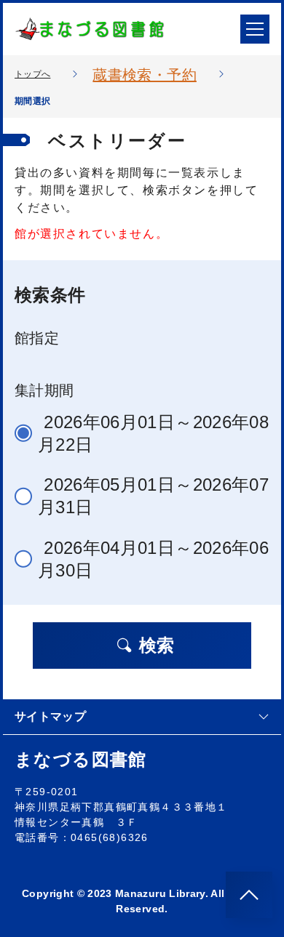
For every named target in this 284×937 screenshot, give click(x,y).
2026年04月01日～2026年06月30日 (153, 559)
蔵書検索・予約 (144, 75)
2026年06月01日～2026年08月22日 (153, 433)
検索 (156, 645)
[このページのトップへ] (249, 895)
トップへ (32, 74)
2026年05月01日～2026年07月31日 (153, 496)
